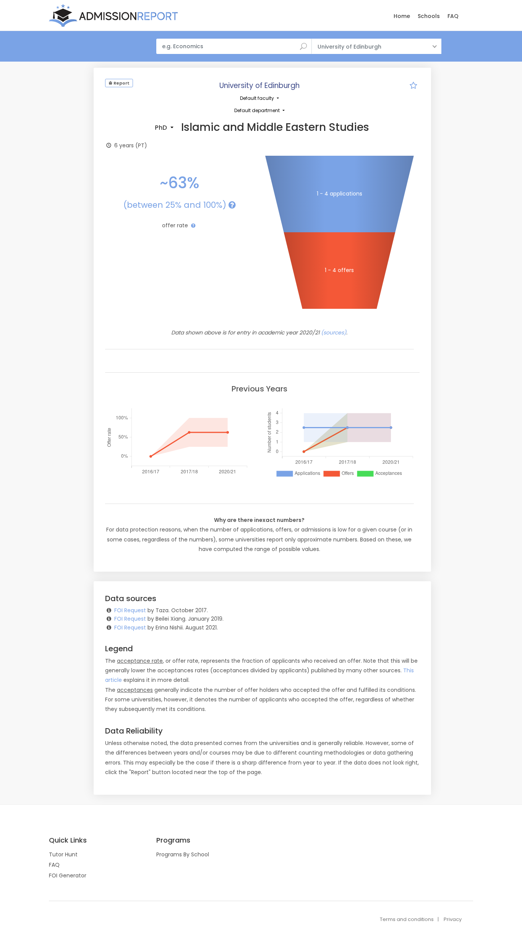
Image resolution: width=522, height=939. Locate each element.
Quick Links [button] (68, 840)
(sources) (333, 332)
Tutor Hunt (63, 854)
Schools (429, 16)
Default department (257, 110)
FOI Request (130, 610)
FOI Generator (67, 875)
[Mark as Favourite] (413, 86)
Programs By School (182, 854)
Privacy (453, 919)
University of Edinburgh (259, 85)
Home (402, 16)
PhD (162, 127)
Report (121, 83)
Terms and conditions (407, 919)
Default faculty (257, 98)
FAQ (453, 16)
